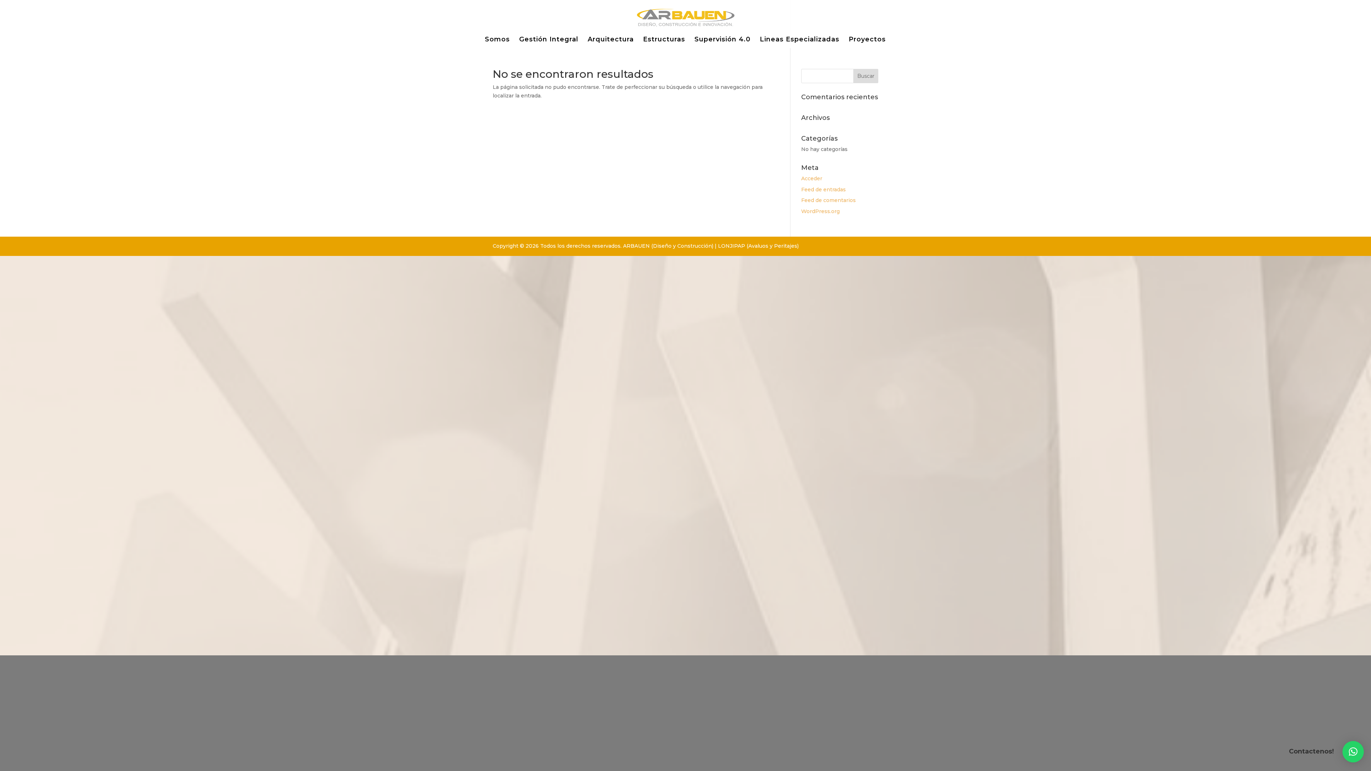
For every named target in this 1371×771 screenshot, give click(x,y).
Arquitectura (611, 40)
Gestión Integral (548, 40)
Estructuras (664, 40)
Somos (497, 40)
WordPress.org (820, 211)
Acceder (811, 178)
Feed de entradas (823, 189)
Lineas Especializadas (799, 40)
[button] (1353, 751)
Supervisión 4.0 (722, 40)
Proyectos (867, 40)
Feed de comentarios (828, 200)
